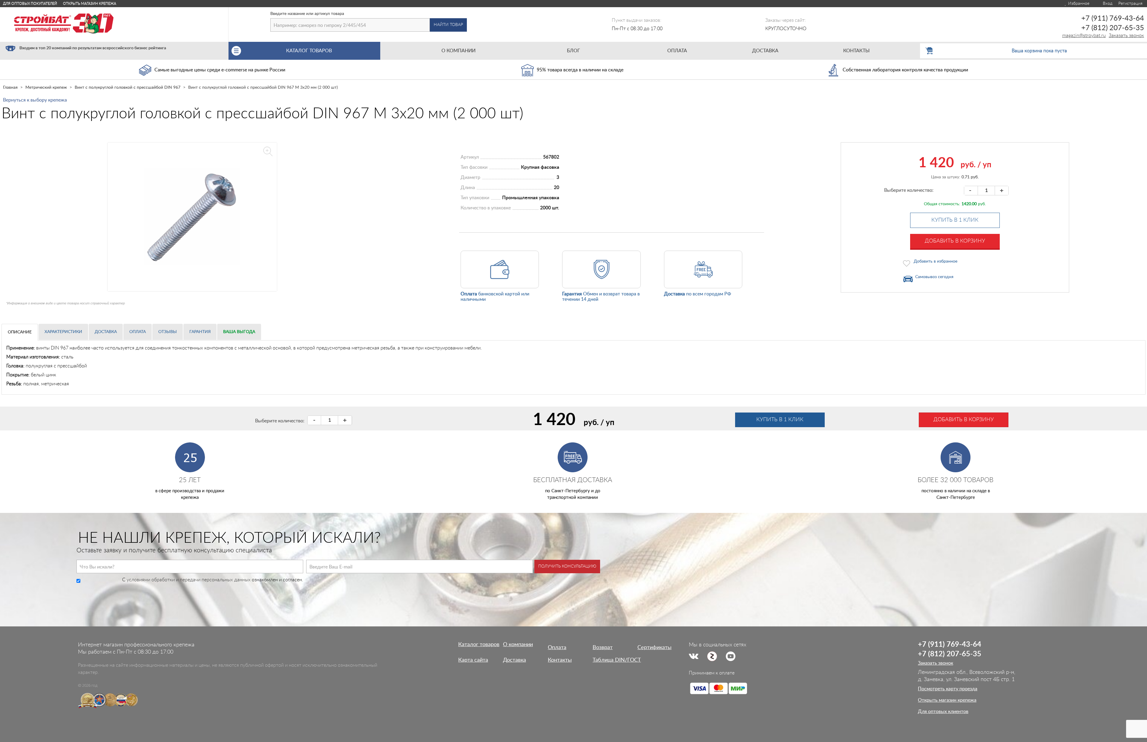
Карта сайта (473, 660)
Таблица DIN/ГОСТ (617, 660)
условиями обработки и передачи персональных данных (189, 579)
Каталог (309, 50)
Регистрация (1130, 3)
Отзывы (167, 332)
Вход (1107, 3)
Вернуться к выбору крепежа (35, 100)
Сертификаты (654, 647)
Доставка (106, 332)
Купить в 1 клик (955, 220)
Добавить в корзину (955, 241)
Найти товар (448, 25)
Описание (20, 332)
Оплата (137, 332)
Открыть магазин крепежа (89, 3)
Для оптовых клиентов (943, 711)
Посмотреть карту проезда (947, 688)
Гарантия (200, 332)
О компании (518, 644)
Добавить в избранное (935, 261)
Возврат (603, 647)
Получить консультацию (567, 566)
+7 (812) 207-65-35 (1112, 28)
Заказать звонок (1126, 35)
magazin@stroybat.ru (1084, 35)
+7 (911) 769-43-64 (1112, 18)
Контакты (560, 660)
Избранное (1078, 3)
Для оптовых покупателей (30, 3)
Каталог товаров (478, 644)
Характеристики (63, 332)
